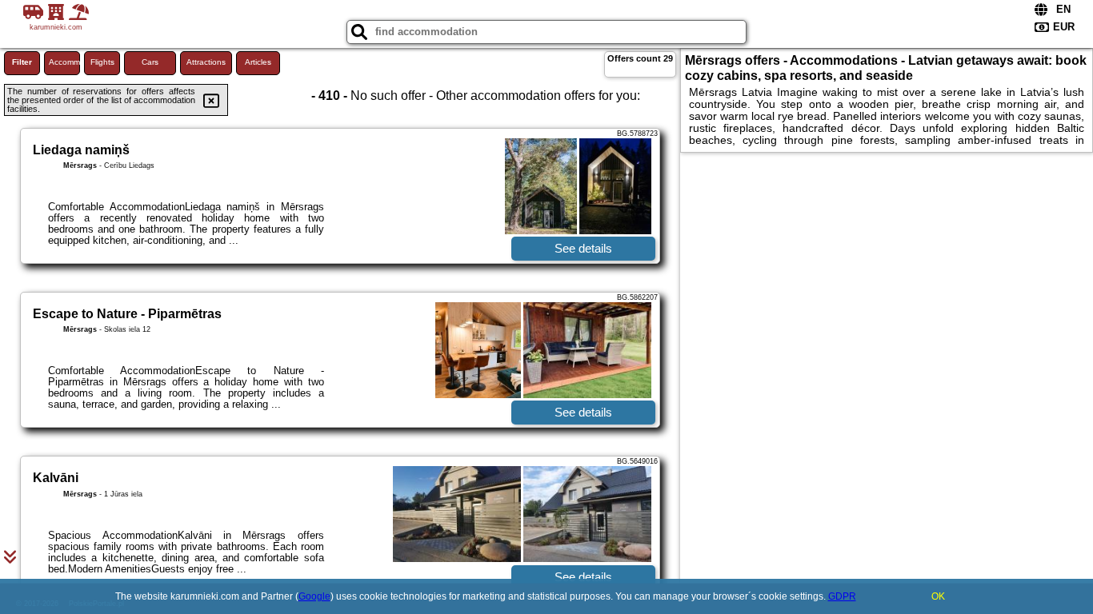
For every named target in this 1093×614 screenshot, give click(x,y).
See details (583, 248)
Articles (258, 62)
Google (314, 596)
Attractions (206, 62)
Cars (150, 62)
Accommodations (64, 62)
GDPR (842, 596)
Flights (102, 62)
